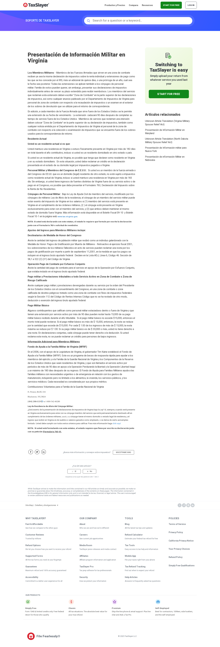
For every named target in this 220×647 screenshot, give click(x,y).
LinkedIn (44, 452)
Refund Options (33, 545)
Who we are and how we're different (94, 528)
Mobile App (130, 556)
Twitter (37, 452)
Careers (83, 535)
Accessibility (31, 577)
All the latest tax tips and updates (139, 528)
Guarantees (31, 566)
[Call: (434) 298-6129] (42, 401)
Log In (191, 5)
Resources (147, 5)
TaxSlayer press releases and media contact (97, 549)
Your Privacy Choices (179, 549)
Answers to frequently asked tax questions (142, 581)
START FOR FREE (171, 5)
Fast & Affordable (34, 524)
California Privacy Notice (181, 541)
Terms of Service (177, 524)
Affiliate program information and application (97, 560)
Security (83, 577)
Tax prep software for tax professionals (95, 570)
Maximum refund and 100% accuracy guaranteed (45, 570)
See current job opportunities (91, 539)
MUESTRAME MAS (123, 452)
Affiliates (83, 556)
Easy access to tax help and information (141, 549)
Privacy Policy (176, 532)
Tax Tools (130, 545)
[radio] (74, 471)
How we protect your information (92, 581)
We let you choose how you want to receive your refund (48, 549)
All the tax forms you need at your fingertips (43, 560)
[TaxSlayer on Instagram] (188, 505)
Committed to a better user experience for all (43, 581)
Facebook (31, 452)
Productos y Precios (115, 5)
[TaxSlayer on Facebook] (184, 505)
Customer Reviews (34, 535)
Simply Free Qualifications (182, 565)
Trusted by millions (33, 539)
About (82, 524)
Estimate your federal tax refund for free (141, 539)
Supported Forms (34, 556)
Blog (127, 524)
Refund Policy (175, 557)
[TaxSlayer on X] (180, 505)
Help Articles (131, 577)
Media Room (85, 545)
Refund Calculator (134, 535)
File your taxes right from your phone (140, 560)
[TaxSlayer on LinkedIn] (193, 505)
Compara (133, 5)
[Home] (36, 5)
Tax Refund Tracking (135, 566)
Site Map (29, 505)
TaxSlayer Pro (86, 566)
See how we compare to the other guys (41, 528)
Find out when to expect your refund (139, 570)
